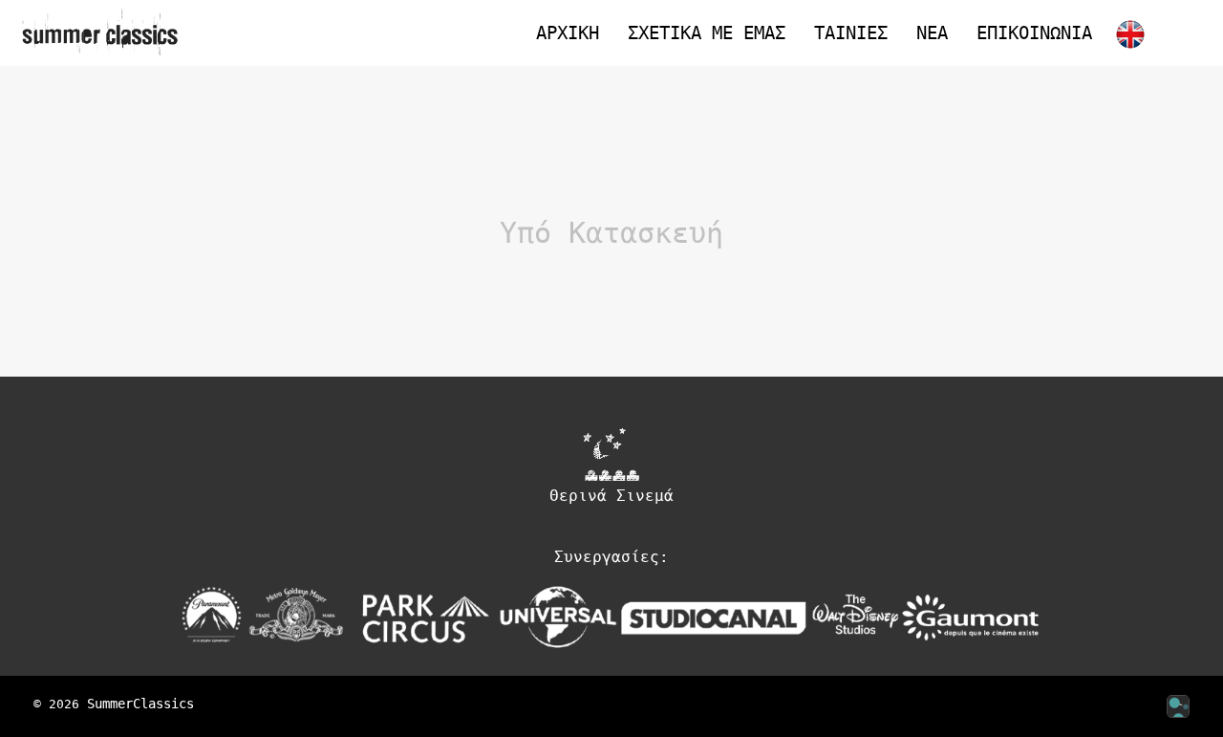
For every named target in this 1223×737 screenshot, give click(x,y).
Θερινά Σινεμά (611, 496)
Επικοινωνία (1034, 32)
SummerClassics (140, 703)
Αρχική (567, 32)
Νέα (932, 32)
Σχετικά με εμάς (706, 32)
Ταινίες (851, 32)
